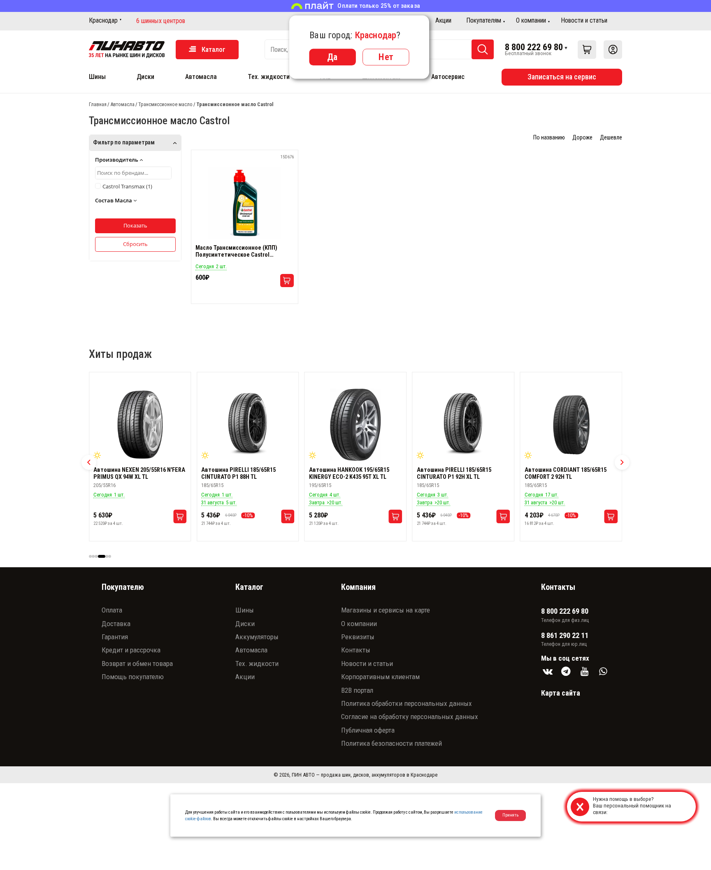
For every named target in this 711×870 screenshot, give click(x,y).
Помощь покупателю (133, 677)
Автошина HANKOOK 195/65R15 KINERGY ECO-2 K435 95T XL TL (241, 473)
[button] (88, 462)
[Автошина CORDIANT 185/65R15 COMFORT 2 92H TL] (463, 425)
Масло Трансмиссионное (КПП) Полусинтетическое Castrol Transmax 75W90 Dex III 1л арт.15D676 (243, 251)
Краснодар (103, 20)
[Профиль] (613, 49)
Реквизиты (357, 637)
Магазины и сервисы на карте (385, 610)
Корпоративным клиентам (380, 677)
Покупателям (483, 20)
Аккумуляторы (257, 637)
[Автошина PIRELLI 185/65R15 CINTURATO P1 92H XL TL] (355, 425)
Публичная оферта (368, 730)
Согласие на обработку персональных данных (409, 716)
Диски (145, 77)
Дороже (582, 137)
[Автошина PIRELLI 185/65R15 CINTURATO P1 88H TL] (139, 425)
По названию (549, 137)
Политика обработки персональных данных (406, 703)
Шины (97, 77)
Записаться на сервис (561, 76)
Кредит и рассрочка (131, 650)
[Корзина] (587, 49)
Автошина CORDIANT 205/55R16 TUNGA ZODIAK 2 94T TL (565, 473)
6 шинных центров (160, 21)
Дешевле (611, 137)
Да (332, 56)
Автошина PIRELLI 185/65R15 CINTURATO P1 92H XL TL (346, 473)
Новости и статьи (584, 20)
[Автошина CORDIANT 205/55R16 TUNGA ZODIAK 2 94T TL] (571, 425)
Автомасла (201, 77)
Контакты (355, 650)
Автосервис (448, 77)
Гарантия (115, 637)
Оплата (112, 610)
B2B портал (357, 690)
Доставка (116, 623)
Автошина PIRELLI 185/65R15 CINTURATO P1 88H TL (130, 473)
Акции (443, 20)
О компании (531, 20)
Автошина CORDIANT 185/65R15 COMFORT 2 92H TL (458, 473)
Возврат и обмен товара (137, 663)
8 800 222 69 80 (534, 47)
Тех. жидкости (269, 77)
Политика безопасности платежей (391, 743)
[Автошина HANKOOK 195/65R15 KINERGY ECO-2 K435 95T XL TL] (247, 425)
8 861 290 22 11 (564, 635)
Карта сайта (560, 693)
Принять (510, 815)
